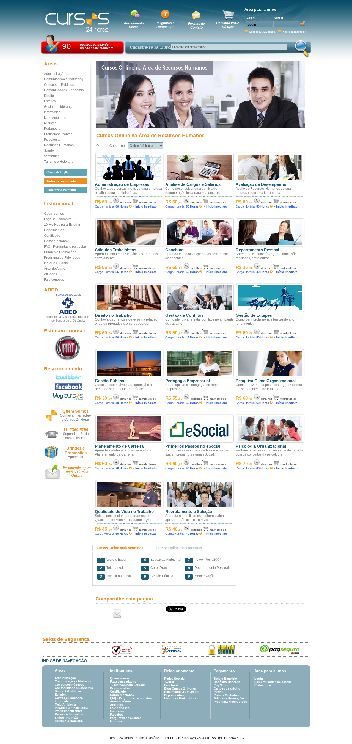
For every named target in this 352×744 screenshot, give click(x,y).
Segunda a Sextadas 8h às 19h (76, 436)
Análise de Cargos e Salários (193, 184)
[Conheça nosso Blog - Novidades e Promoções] (68, 397)
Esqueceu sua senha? (263, 32)
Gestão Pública (109, 381)
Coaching (174, 250)
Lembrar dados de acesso (273, 682)
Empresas (117, 711)
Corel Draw (158, 568)
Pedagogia (52, 129)
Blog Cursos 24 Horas (180, 688)
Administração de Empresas (122, 184)
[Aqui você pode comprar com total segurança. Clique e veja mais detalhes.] (222, 649)
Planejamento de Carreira (119, 446)
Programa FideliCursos (230, 701)
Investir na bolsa (118, 576)
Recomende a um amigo (181, 691)
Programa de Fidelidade (62, 258)
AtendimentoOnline (134, 25)
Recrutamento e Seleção (188, 511)
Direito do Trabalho (113, 315)
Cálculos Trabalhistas (115, 250)
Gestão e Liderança (58, 107)
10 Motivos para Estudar (62, 225)
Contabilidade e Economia (64, 90)
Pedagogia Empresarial (187, 381)
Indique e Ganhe (56, 263)
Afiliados (50, 274)
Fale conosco (54, 280)
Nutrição (50, 123)
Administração (54, 74)
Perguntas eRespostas (165, 25)
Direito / (61, 691)
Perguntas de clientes (125, 718)
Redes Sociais (174, 678)
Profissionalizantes (58, 134)
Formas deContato (196, 25)
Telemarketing (117, 568)
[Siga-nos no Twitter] (68, 377)
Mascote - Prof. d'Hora (180, 698)
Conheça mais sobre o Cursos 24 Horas (75, 417)
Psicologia (52, 140)
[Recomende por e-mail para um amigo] (117, 613)
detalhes (126, 202)
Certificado (52, 236)
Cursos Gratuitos (226, 695)
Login (258, 678)
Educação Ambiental (165, 559)
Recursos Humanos (59, 145)
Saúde (49, 151)
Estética (50, 101)
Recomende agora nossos (76, 472)
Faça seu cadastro (58, 219)
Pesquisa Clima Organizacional (266, 381)
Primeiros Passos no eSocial (192, 446)
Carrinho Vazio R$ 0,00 (227, 25)
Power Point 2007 (207, 559)
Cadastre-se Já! (145, 47)
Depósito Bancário (227, 682)
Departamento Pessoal (257, 250)
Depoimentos (54, 230)
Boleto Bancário (225, 678)
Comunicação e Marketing (63, 79)
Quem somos (54, 214)
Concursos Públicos (59, 85)
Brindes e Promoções (60, 252)
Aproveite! (75, 457)
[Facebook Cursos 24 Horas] (68, 387)
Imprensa (116, 721)
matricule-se (147, 202)
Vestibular (51, 156)
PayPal (218, 691)
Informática (52, 112)
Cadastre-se (263, 685)
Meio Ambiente (55, 118)
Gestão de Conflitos (184, 315)
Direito (49, 96)
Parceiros (116, 714)
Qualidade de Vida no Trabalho (124, 511)
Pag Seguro (222, 685)
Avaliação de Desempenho (261, 184)
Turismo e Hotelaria (58, 162)
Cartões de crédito (227, 688)
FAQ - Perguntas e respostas (65, 247)
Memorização (204, 576)
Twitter (169, 682)
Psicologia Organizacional (261, 446)
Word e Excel (116, 559)
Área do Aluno (54, 269)
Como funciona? (56, 241)
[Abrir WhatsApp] (338, 730)
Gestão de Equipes (254, 315)
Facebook (171, 685)
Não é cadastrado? (294, 32)
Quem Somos (75, 411)
